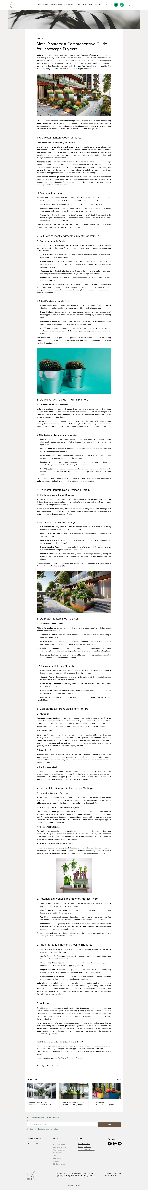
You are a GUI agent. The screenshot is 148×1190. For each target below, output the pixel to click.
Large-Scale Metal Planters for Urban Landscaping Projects (73, 1104)
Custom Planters (59, 1144)
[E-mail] (116, 5)
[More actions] (110, 38)
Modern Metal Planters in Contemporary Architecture (40, 1104)
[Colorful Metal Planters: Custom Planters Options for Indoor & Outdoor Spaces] (106, 1091)
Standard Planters (59, 1147)
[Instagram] (115, 1143)
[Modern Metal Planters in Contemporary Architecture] (41, 1091)
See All (119, 1079)
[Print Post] (57, 1066)
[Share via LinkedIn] (48, 1066)
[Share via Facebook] (38, 1066)
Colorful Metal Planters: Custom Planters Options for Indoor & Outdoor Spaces (106, 1104)
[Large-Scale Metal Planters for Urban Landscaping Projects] (74, 1091)
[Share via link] (52, 1066)
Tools (55, 1155)
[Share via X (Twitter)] (43, 1066)
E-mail (29, 1121)
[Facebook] (110, 1143)
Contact (56, 1161)
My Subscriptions (59, 1164)
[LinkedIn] (120, 1143)
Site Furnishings (59, 1150)
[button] (90, 4)
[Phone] (122, 5)
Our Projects (57, 1153)
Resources (57, 1158)
